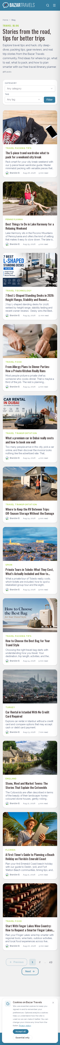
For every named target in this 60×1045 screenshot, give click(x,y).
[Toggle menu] (54, 5)
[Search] (48, 5)
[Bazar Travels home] (19, 5)
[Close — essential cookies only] (53, 1003)
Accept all (21, 1031)
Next (28, 971)
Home (5, 20)
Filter (49, 99)
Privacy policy (25, 1025)
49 (50, 962)
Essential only (23, 1038)
